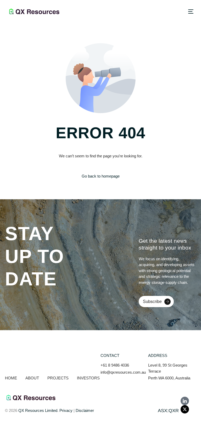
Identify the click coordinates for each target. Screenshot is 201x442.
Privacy (65, 410)
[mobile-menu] (188, 11)
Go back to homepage (101, 176)
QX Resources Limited (37, 410)
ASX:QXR (168, 410)
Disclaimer (85, 410)
